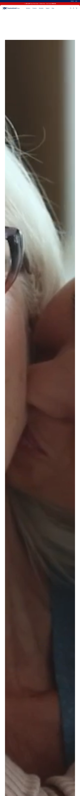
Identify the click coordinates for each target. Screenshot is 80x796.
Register (72, 1)
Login (76, 1)
